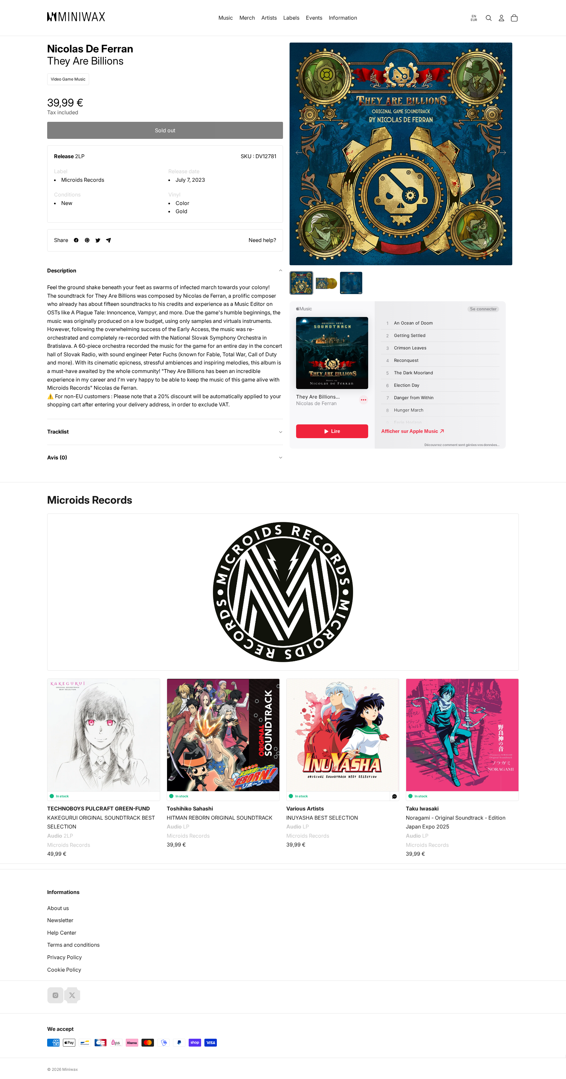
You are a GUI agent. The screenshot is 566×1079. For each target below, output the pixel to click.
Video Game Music (68, 79)
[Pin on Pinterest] (87, 240)
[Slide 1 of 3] (301, 283)
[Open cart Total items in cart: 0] (514, 18)
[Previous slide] (297, 154)
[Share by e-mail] (108, 240)
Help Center (61, 932)
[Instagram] (55, 995)
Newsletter (60, 920)
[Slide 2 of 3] (326, 283)
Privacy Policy (64, 957)
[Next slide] (505, 154)
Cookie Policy (64, 969)
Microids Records (82, 180)
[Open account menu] (501, 18)
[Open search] (488, 18)
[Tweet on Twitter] (98, 240)
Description (61, 270)
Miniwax (70, 1069)
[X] (72, 995)
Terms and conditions (73, 944)
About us (58, 908)
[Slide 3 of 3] (351, 283)
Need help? (262, 240)
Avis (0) (57, 457)
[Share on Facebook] (76, 240)
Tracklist (58, 431)
